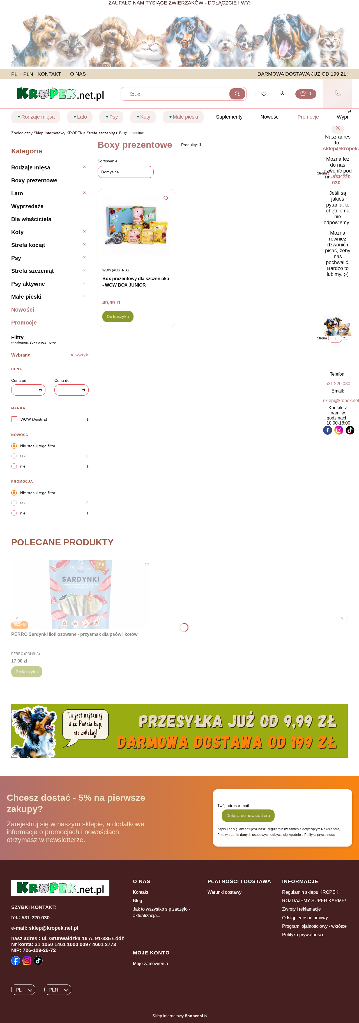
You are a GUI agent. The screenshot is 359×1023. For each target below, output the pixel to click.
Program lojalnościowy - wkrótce (314, 926)
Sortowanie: (108, 161)
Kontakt (140, 892)
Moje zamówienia (150, 963)
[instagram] (338, 430)
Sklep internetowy (177, 1015)
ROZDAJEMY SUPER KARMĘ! (314, 900)
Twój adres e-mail (233, 805)
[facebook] (327, 430)
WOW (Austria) (33, 419)
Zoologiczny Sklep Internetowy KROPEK (46, 133)
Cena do (62, 380)
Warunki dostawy (224, 892)
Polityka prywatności (302, 934)
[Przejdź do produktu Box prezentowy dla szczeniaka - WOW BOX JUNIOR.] (136, 228)
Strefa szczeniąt (101, 133)
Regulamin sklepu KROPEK (310, 892)
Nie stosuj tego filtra (37, 446)
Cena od (18, 380)
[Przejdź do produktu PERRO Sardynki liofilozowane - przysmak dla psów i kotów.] (81, 594)
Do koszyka (118, 316)
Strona (322, 173)
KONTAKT (49, 74)
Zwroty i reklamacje (301, 909)
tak (23, 456)
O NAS (78, 74)
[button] (237, 93)
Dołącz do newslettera (248, 815)
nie (23, 466)
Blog (137, 900)
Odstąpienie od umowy (305, 917)
